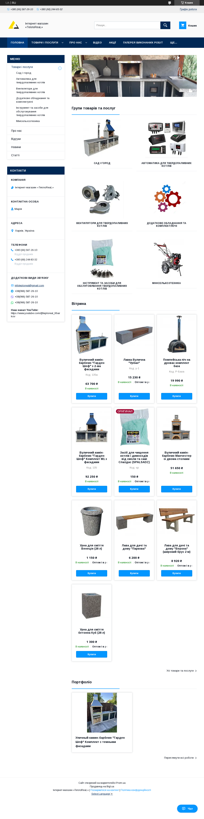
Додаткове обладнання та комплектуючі (166, 224)
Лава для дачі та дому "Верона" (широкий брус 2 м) (176, 548)
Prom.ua (121, 783)
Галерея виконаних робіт (143, 42)
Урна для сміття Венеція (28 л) (92, 547)
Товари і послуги (44, 42)
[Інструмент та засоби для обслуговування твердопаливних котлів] (102, 258)
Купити (92, 396)
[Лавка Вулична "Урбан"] (134, 335)
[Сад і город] (102, 138)
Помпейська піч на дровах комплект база (176, 363)
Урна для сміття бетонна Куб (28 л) (91, 631)
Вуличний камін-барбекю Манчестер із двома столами (176, 456)
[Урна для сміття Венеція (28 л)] (91, 520)
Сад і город (102, 163)
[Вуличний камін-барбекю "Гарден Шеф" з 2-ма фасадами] (91, 335)
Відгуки (16, 138)
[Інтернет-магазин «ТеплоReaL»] (13, 32)
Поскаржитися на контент (104, 790)
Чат (190, 808)
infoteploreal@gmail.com (29, 285)
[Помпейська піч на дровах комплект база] (176, 335)
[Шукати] (165, 25)
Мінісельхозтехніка (166, 283)
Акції (112, 42)
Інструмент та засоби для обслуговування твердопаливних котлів (102, 286)
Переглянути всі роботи (179, 757)
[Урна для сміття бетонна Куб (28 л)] (91, 604)
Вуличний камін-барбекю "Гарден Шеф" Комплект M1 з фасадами (91, 457)
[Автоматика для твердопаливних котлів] (166, 138)
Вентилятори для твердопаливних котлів (102, 224)
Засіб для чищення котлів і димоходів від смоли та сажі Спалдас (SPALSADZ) (134, 457)
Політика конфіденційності (136, 790)
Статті (15, 155)
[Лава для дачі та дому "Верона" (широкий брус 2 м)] (176, 520)
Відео (97, 42)
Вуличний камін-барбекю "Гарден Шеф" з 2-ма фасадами (91, 364)
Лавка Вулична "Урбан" (134, 361)
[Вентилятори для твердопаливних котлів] (102, 198)
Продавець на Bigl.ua (102, 786)
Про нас (75, 42)
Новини (16, 147)
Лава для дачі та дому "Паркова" (134, 547)
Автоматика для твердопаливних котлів (166, 164)
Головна (17, 42)
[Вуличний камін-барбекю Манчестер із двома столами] (176, 427)
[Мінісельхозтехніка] (166, 258)
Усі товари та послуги (180, 670)
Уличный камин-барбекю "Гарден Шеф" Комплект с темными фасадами (100, 742)
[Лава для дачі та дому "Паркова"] (134, 520)
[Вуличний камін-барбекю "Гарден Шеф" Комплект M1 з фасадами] (91, 427)
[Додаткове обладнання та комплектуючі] (166, 198)
